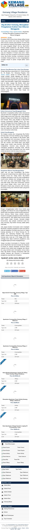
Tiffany (18, 529)
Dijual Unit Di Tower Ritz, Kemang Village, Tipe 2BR (15, 293)
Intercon (12, 529)
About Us (26, 524)
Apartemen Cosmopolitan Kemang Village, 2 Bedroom (15, 320)
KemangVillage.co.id (12, 524)
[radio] (7, 264)
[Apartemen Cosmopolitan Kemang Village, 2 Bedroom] (15, 318)
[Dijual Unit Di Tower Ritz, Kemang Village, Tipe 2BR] (15, 291)
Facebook (15, 271)
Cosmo (19, 528)
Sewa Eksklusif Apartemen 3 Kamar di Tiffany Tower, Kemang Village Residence (15, 373)
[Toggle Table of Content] (26, 65)
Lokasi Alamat (21, 524)
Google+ (22, 271)
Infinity (27, 528)
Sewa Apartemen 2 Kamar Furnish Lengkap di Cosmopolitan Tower (15, 426)
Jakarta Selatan (18, 31)
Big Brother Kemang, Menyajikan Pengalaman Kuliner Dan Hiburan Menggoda (15, 27)
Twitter (8, 271)
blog (11, 31)
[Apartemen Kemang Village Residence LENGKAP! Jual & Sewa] (15, 7)
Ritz (15, 529)
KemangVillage (5, 31)
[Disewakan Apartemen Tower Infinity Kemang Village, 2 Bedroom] (15, 398)
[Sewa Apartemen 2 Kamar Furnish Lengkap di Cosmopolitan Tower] (15, 424)
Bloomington (14, 528)
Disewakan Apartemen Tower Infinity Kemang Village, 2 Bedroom (15, 400)
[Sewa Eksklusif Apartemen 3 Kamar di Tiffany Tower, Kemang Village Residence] (15, 371)
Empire (23, 528)
